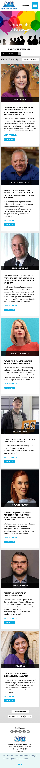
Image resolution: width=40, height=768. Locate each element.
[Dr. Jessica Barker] (20, 337)
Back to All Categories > (20, 49)
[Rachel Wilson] (20, 83)
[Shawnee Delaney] (20, 488)
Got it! (20, 764)
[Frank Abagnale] (20, 251)
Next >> (28, 717)
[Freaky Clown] (20, 415)
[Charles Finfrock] (20, 569)
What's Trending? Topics (9, 54)
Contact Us (26, 5)
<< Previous (13, 717)
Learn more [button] (23, 758)
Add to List (9, 139)
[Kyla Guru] (20, 649)
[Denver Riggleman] (20, 166)
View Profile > (10, 135)
